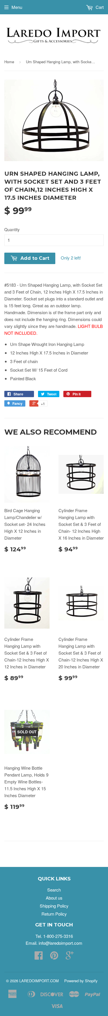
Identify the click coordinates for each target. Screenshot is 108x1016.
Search (54, 890)
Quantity (12, 229)
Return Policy (54, 914)
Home (9, 61)
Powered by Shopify (81, 980)
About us (54, 898)
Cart (99, 7)
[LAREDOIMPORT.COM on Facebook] (38, 957)
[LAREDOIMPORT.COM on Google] (69, 957)
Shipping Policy (54, 906)
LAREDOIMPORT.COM (39, 980)
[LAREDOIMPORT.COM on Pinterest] (54, 957)
